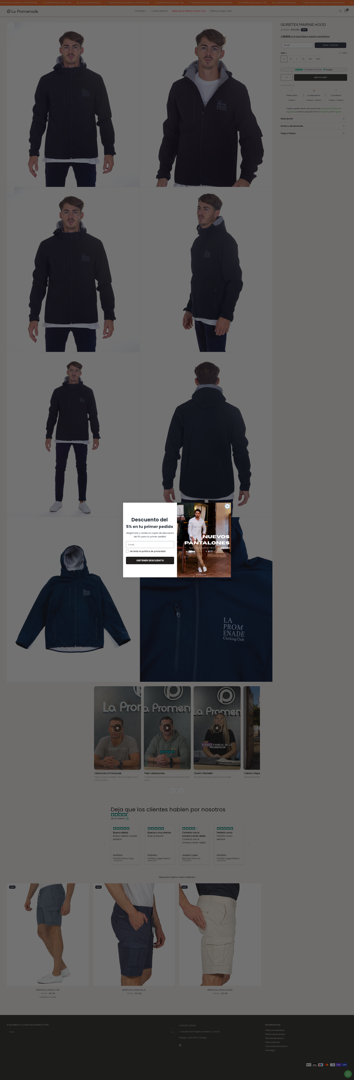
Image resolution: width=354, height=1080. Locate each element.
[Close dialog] (227, 506)
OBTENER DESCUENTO (150, 560)
